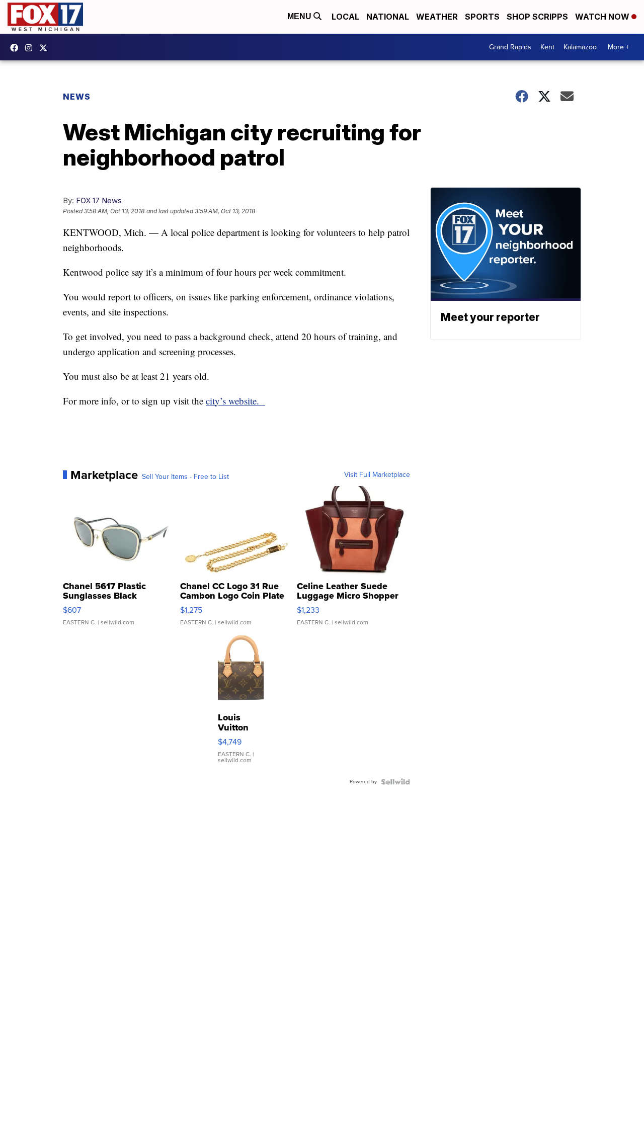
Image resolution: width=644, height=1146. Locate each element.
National (387, 17)
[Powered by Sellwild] (395, 781)
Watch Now (603, 17)
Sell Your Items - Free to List (185, 476)
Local (345, 17)
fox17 (45, 48)
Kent (547, 47)
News (77, 97)
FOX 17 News (99, 200)
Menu (300, 16)
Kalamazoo (580, 47)
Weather (437, 17)
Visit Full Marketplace (377, 474)
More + (618, 47)
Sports (482, 17)
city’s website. (235, 400)
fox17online (16, 48)
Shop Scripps (537, 17)
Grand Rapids (510, 47)
